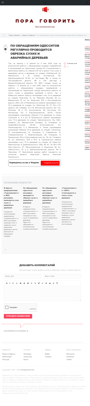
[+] (5, 46)
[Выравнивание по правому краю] (28, 283)
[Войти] (87, 2)
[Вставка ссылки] (35, 283)
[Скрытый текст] (46, 283)
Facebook (70, 356)
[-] (5, 49)
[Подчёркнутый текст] (13, 283)
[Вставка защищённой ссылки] (39, 283)
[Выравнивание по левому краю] (20, 283)
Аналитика (28, 356)
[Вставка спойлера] (57, 283)
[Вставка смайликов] (31, 283)
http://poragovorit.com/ (47, 386)
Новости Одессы (8, 354)
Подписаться (51, 163)
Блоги (26, 359)
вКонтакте (70, 354)
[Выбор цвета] (42, 283)
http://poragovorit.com (47, 391)
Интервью (27, 354)
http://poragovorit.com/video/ (22, 388)
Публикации (7, 356)
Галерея (48, 356)
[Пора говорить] (45, 9)
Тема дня (5, 359)
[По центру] (24, 283)
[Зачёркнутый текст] (17, 283)
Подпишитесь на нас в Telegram (24, 163)
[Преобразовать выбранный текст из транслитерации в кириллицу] (53, 283)
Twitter (69, 359)
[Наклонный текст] (9, 283)
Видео (47, 354)
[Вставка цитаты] (50, 283)
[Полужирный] (6, 283)
